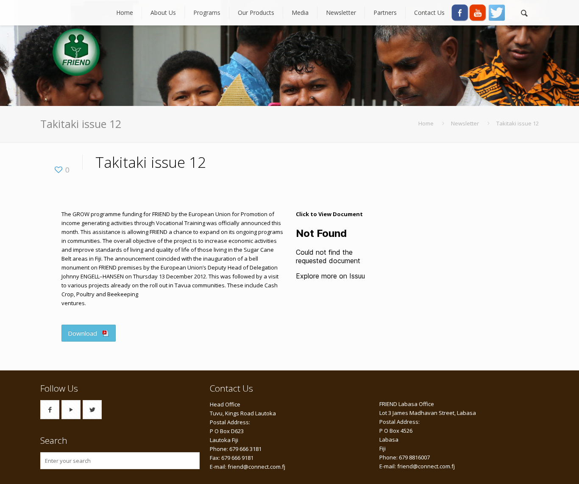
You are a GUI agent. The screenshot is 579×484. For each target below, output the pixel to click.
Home (426, 123)
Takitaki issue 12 (517, 123)
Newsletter (465, 123)
